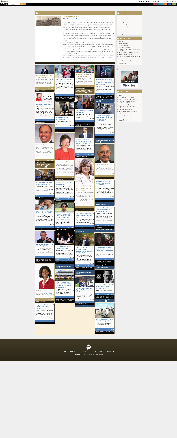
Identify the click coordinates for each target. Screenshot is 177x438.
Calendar (156, 4)
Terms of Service (75, 351)
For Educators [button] (157, 1)
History (160, 4)
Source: (40, 90)
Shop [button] (166, 1)
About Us (174, 1)
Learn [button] (148, 1)
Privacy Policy (87, 351)
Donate (174, 4)
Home (142, 1)
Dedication (110, 351)
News (169, 4)
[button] (7, 436)
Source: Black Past (40, 63)
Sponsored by (84, 92)
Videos (165, 4)
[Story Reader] (129, 66)
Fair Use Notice (99, 351)
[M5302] (129, 69)
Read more (52, 86)
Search (23, 4)
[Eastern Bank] (129, 79)
